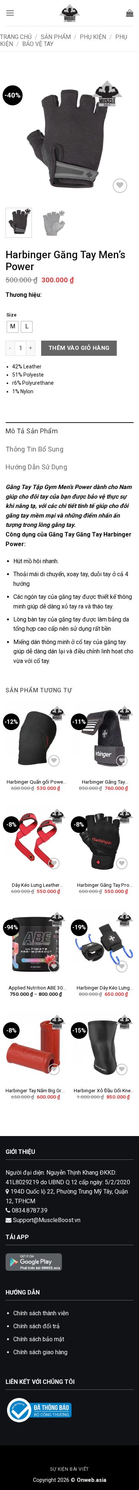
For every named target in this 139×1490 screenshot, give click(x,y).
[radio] (12, 326)
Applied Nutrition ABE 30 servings (36, 988)
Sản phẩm (56, 36)
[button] (10, 13)
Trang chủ (16, 36)
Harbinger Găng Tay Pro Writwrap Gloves (103, 885)
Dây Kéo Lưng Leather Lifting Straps (36, 885)
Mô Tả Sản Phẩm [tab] (32, 431)
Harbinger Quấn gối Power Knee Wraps (36, 782)
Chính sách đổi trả (36, 1326)
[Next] (121, 138)
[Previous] (17, 138)
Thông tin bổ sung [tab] (34, 449)
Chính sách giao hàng (40, 1352)
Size (11, 315)
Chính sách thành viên (41, 1313)
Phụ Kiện (93, 36)
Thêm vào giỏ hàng (79, 348)
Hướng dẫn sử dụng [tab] (36, 467)
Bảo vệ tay (37, 43)
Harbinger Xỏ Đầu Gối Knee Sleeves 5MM (103, 1090)
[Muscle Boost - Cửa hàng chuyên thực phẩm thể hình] (70, 13)
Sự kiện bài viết (69, 1469)
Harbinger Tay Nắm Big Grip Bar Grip (36, 1090)
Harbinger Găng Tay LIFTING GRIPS (103, 782)
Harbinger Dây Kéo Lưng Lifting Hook (103, 988)
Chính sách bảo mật (38, 1339)
